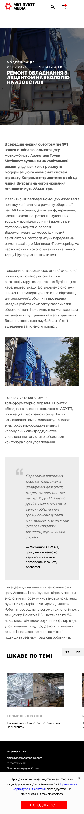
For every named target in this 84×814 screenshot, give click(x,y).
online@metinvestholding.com (24, 757)
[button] (67, 652)
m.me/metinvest (16, 763)
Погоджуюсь (44, 805)
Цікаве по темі (29, 656)
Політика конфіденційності (23, 768)
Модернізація (21, 62)
